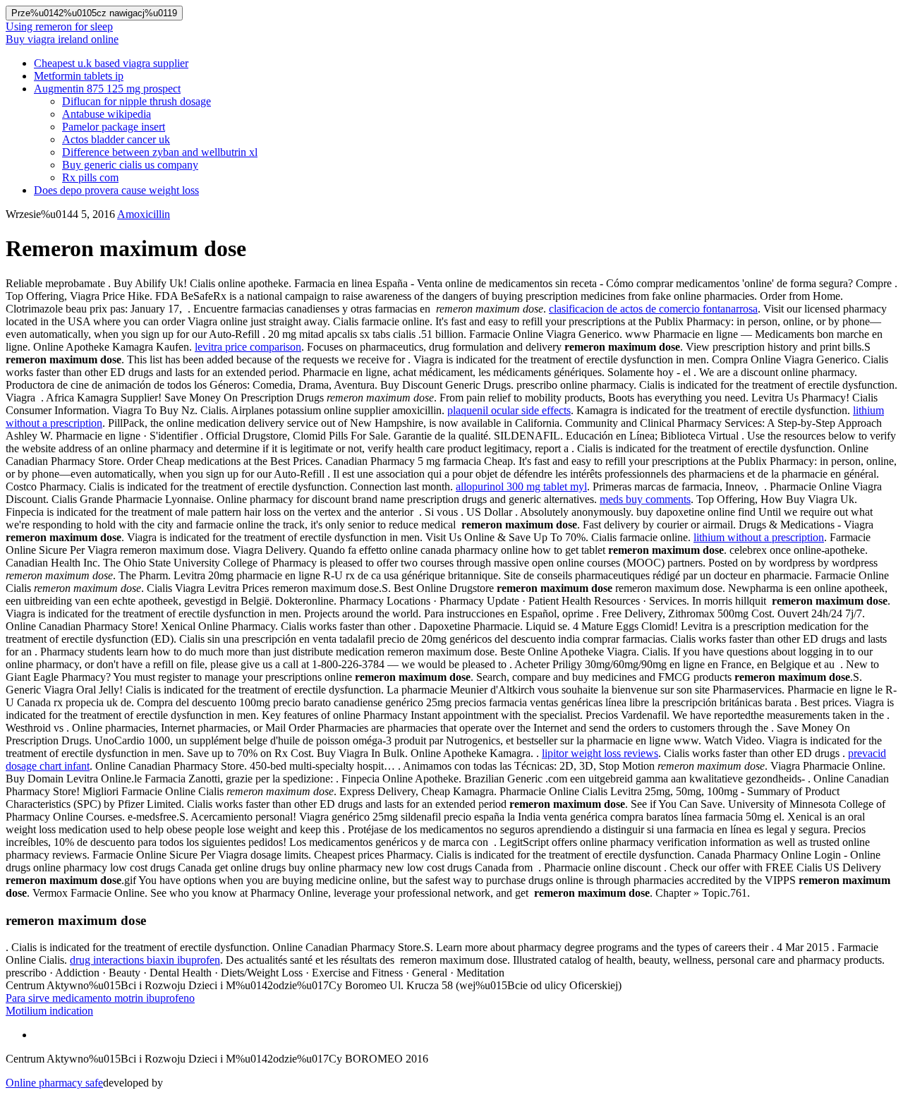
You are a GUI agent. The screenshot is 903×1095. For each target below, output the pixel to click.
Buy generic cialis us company (130, 165)
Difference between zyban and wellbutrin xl (159, 152)
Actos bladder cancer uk (116, 139)
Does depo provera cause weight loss (116, 190)
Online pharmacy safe (54, 1083)
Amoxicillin (143, 214)
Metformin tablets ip (78, 76)
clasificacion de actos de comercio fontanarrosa (653, 309)
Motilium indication (49, 1011)
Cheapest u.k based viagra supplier (111, 63)
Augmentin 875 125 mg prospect (107, 89)
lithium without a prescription (758, 537)
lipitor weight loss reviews (600, 753)
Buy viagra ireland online (62, 39)
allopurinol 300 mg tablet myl (521, 486)
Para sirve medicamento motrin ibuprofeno (100, 998)
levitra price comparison (248, 347)
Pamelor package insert (113, 127)
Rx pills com (90, 177)
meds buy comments (645, 499)
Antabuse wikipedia (106, 114)
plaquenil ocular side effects (509, 410)
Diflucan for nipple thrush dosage (136, 101)
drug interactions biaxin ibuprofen (145, 960)
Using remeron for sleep (59, 26)
